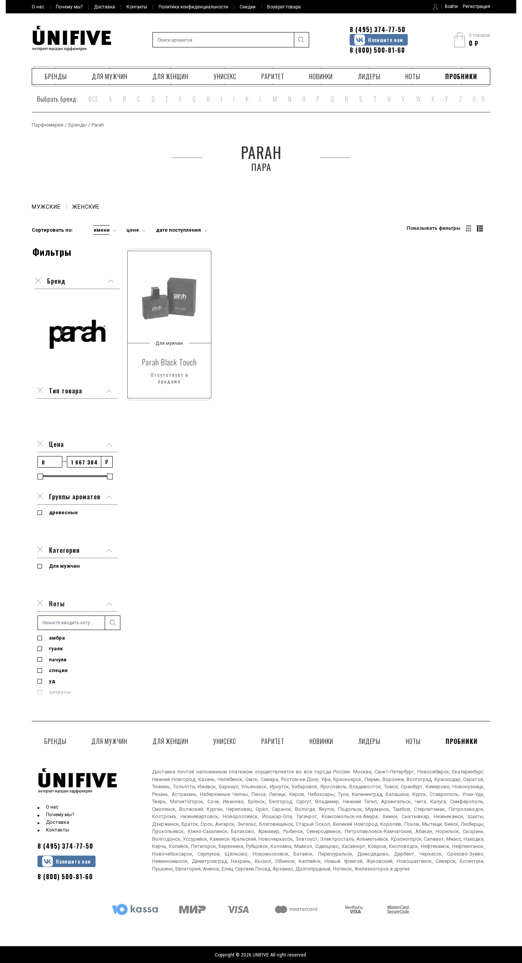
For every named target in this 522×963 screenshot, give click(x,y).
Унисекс (225, 76)
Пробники (461, 76)
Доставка (57, 822)
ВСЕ (93, 99)
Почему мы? (60, 814)
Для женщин (170, 76)
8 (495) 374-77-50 (377, 29)
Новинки (321, 76)
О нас (52, 807)
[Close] (40, 391)
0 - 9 (479, 99)
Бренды (56, 76)
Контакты (57, 830)
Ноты (412, 76)
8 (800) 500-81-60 (377, 50)
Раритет (272, 76)
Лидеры (369, 76)
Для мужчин (110, 76)
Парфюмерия (47, 125)
